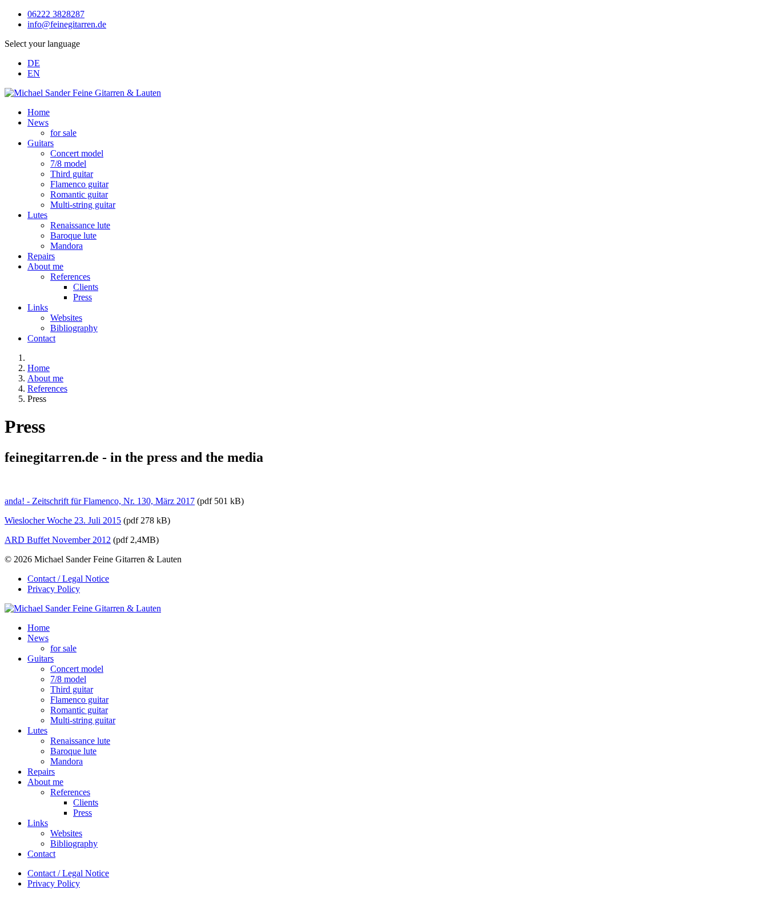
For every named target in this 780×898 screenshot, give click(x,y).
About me (45, 266)
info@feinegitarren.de (66, 24)
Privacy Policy (53, 589)
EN (33, 73)
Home (38, 112)
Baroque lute (73, 235)
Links (37, 307)
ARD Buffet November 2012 (58, 540)
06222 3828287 (56, 14)
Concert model (76, 153)
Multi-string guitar (82, 205)
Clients (85, 287)
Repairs (41, 256)
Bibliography (74, 328)
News (38, 122)
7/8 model (68, 163)
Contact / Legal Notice (68, 578)
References (70, 276)
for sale (63, 133)
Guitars (40, 143)
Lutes (37, 215)
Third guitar (71, 174)
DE (33, 63)
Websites (66, 318)
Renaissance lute (80, 225)
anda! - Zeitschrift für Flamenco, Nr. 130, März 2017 (100, 501)
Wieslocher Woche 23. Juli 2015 (63, 520)
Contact (41, 338)
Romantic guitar (79, 194)
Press (82, 297)
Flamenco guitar (79, 184)
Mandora (66, 246)
